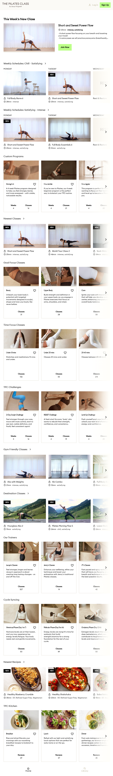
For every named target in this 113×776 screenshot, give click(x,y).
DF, (14, 698)
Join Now (65, 47)
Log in (95, 5)
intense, (60, 102)
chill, (59, 529)
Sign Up (105, 5)
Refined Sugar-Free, (24, 698)
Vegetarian (37, 698)
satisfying (69, 102)
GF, (58, 698)
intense (16, 102)
